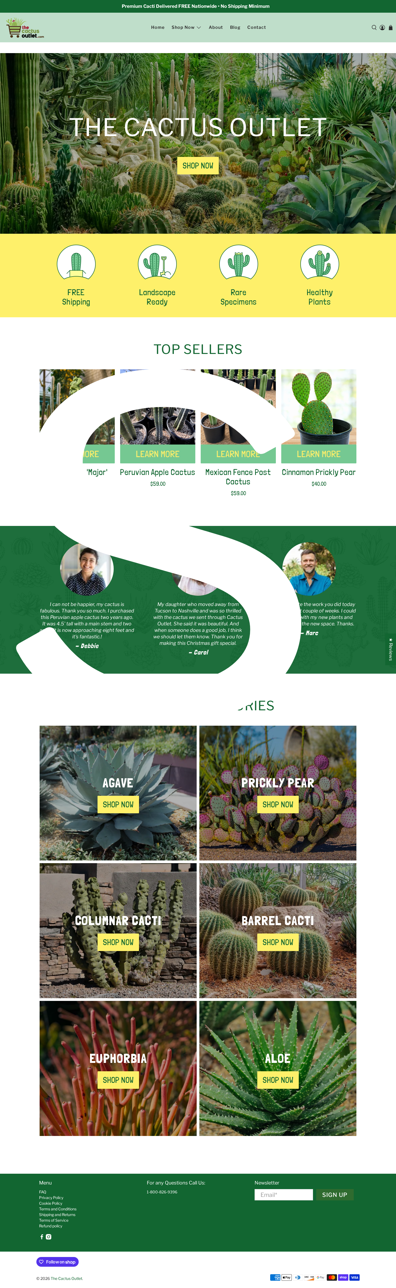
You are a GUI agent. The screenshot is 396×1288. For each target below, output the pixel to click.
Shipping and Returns (57, 1214)
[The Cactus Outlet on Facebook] (41, 1238)
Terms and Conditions (58, 1209)
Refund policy (50, 1226)
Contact (256, 27)
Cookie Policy (50, 1203)
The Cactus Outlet (66, 1278)
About (216, 27)
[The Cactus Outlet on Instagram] (48, 1238)
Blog (235, 27)
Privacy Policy (51, 1197)
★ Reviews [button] (391, 649)
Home (158, 27)
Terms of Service (53, 1220)
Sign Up (335, 1194)
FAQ (42, 1192)
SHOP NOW (198, 165)
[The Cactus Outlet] (25, 27)
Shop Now (183, 27)
